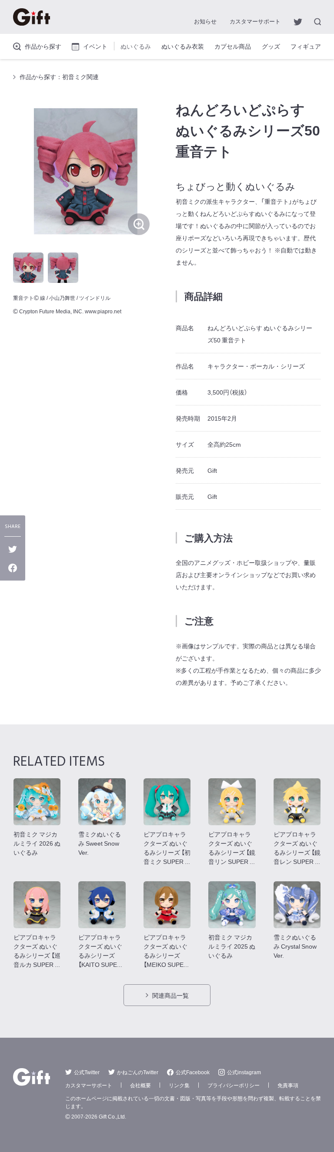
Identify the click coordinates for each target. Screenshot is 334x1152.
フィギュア (306, 46)
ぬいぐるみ (135, 46)
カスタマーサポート (255, 21)
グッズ (271, 46)
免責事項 (287, 1085)
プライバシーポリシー (233, 1085)
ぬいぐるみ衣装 (182, 46)
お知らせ (205, 21)
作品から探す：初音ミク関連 (59, 76)
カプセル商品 (232, 46)
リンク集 (179, 1085)
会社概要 (140, 1085)
